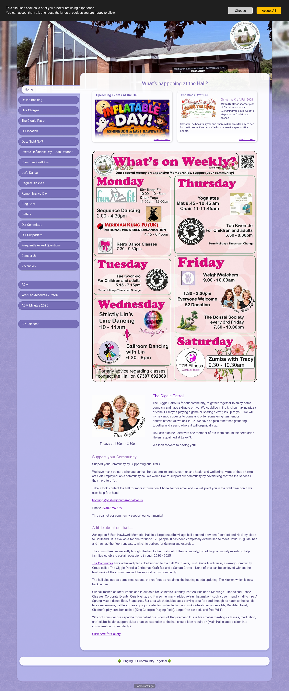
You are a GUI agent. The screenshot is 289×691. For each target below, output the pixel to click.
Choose (240, 10)
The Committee (102, 563)
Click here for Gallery (106, 634)
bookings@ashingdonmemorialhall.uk (117, 500)
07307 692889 (112, 508)
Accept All (269, 10)
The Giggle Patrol (168, 396)
